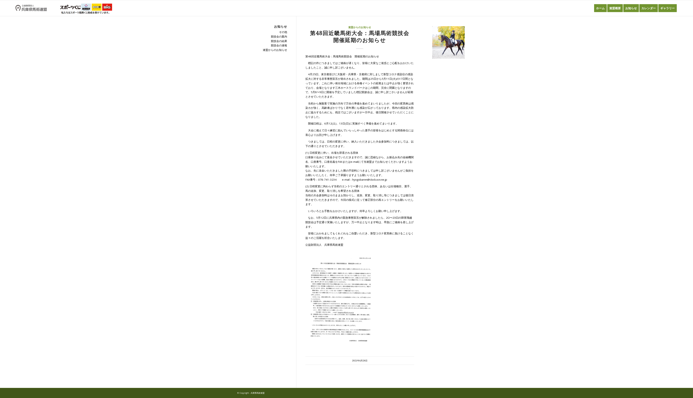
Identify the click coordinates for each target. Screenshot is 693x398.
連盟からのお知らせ (359, 27)
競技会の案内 (279, 36)
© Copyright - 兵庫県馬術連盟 (251, 393)
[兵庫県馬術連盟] (31, 8)
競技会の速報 (279, 45)
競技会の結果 (279, 41)
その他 (283, 32)
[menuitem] (600, 8)
